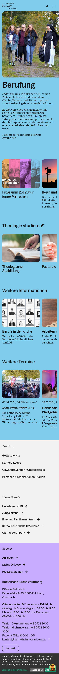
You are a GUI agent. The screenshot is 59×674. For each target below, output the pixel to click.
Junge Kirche (10, 512)
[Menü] (54, 6)
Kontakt (10, 648)
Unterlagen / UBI (12, 506)
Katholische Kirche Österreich (20, 526)
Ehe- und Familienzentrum (18, 519)
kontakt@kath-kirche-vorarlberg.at (24, 639)
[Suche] (47, 6)
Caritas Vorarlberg (13, 532)
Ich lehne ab (37, 669)
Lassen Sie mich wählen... (14, 669)
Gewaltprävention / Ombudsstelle (23, 469)
